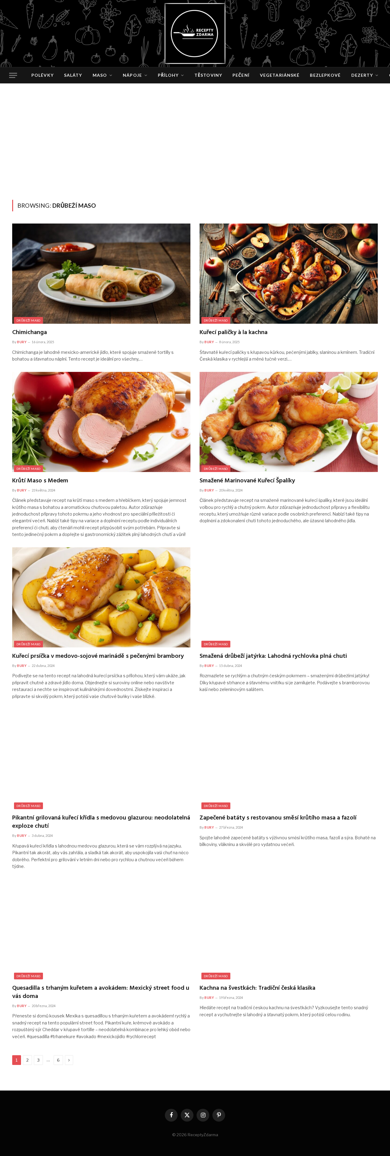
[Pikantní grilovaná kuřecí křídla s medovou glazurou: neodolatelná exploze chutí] (101, 759)
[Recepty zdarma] (195, 33)
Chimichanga (29, 333)
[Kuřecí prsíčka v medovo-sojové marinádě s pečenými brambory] (101, 597)
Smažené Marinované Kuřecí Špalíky (247, 481)
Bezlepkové (325, 75)
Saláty (73, 75)
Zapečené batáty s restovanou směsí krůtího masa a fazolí (278, 818)
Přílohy (168, 75)
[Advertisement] (195, 154)
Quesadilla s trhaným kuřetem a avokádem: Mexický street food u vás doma (100, 992)
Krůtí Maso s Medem (40, 481)
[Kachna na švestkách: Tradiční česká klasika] (289, 929)
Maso (100, 75)
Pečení (241, 75)
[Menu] (13, 75)
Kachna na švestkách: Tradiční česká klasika (257, 988)
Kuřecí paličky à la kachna (234, 333)
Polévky (42, 75)
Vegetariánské (280, 75)
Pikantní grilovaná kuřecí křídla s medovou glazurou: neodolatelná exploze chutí (101, 822)
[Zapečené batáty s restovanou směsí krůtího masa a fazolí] (289, 759)
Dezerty (362, 75)
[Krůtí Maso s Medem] (101, 422)
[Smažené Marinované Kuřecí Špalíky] (289, 422)
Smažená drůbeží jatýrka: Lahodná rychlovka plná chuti (273, 656)
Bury (22, 342)
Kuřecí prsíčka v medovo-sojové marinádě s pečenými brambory (98, 656)
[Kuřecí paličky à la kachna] (289, 274)
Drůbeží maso (28, 320)
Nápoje (132, 75)
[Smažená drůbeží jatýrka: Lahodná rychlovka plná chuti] (289, 597)
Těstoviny (208, 75)
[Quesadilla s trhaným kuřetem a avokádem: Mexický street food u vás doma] (101, 929)
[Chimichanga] (101, 274)
